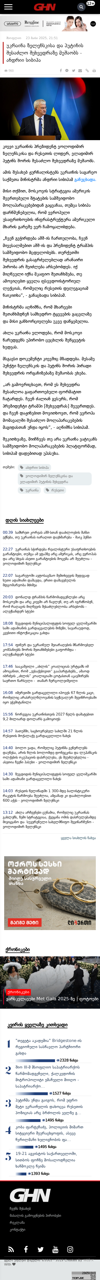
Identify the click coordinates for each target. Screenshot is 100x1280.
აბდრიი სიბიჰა (36, 467)
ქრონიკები (18, 949)
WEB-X (88, 1260)
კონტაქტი (17, 1229)
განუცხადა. (85, 179)
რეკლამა (17, 1222)
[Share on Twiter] (73, 71)
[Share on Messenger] (67, 71)
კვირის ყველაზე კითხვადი (38, 1025)
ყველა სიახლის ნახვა (78, 838)
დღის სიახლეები (25, 520)
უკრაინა (31, 490)
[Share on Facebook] (60, 71)
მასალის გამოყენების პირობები (35, 1215)
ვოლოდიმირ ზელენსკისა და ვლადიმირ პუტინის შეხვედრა (46, 479)
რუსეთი (56, 490)
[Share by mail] (80, 71)
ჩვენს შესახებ (20, 1208)
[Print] (94, 71)
